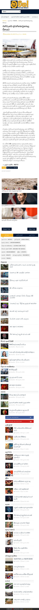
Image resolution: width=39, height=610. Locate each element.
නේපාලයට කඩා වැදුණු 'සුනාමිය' (12, 191)
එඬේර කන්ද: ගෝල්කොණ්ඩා (23, 592)
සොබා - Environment (8, 252)
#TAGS (7, 235)
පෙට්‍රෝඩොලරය (19, 567)
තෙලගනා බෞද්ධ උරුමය (22, 599)
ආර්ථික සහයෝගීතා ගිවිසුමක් (23, 574)
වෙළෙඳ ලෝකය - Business (21, 255)
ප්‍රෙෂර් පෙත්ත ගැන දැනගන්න (23, 508)
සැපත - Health (6, 255)
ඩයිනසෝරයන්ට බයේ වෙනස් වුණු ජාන (22, 266)
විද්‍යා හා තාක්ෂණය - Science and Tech (13, 245)
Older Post (32, 229)
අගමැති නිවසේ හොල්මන (9, 220)
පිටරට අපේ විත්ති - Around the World (13, 249)
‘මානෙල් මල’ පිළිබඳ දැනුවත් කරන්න (23, 303)
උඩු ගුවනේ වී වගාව (15, 377)
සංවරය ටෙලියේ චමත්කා (22, 533)
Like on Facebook (12, 417)
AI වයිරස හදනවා (16, 288)
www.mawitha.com (28, 609)
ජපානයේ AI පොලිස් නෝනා (20, 273)
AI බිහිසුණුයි (13, 370)
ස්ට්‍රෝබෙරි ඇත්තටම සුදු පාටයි (19, 410)
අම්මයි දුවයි (17, 540)
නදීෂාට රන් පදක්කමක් (21, 489)
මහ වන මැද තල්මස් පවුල (22, 584)
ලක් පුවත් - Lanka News (21, 239)
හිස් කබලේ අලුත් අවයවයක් (20, 334)
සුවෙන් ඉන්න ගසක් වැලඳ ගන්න (15, 17)
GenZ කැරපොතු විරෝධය (17, 344)
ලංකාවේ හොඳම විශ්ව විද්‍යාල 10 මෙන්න (21, 297)
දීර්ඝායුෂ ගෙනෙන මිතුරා (22, 523)
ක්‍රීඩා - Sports (22, 252)
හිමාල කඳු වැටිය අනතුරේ (17, 395)
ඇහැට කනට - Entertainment (11, 242)
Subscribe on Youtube (14, 421)
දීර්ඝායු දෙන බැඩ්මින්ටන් (19, 280)
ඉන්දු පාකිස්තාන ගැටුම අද (22, 481)
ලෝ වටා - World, (21, 34)
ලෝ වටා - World (12, 20)
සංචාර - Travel (6, 258)
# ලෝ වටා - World (12, 168)
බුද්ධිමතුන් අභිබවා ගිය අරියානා (19, 360)
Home (4, 20)
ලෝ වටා (32, 235)
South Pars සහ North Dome (23, 559)
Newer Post (6, 229)
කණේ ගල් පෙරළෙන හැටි (19, 311)
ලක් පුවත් (19, 235)
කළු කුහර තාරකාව (16, 327)
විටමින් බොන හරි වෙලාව (19, 319)
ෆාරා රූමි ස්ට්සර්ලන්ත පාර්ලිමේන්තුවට (21, 352)
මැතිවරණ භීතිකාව (20, 437)
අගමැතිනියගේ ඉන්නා (8, 205)
